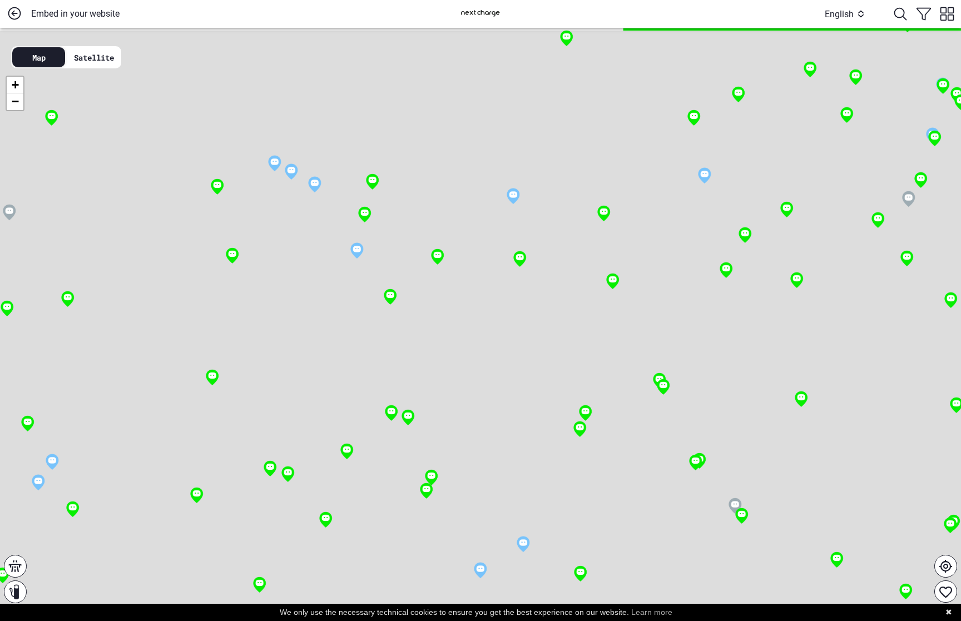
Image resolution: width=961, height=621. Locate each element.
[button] (364, 215)
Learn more (651, 612)
